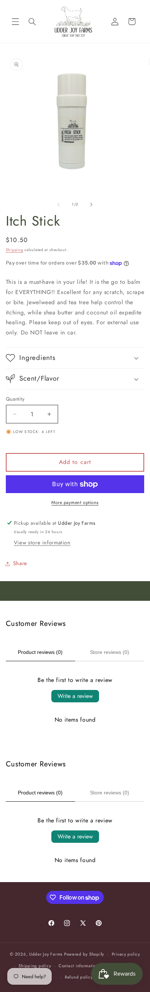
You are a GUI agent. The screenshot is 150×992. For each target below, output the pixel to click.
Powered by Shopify (84, 954)
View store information (42, 543)
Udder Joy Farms (46, 954)
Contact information (79, 966)
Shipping (14, 250)
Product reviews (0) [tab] (40, 652)
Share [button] (20, 563)
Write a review (75, 696)
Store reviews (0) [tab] (109, 652)
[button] (15, 21)
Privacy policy (126, 954)
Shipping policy (35, 966)
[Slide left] (59, 205)
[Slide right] (91, 205)
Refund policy (79, 977)
